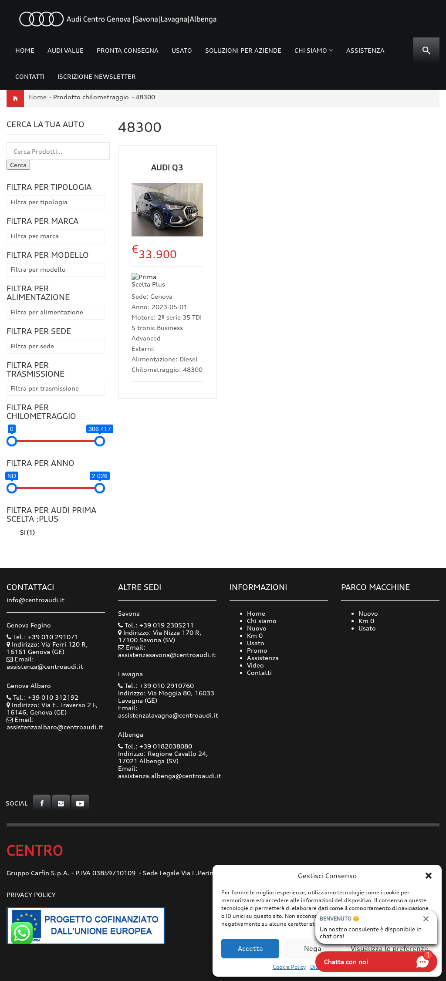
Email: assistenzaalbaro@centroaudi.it (55, 723)
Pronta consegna (128, 50)
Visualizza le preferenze (389, 948)
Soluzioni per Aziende (243, 50)
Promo (257, 650)
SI (27, 532)
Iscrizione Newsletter (96, 76)
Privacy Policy (31, 894)
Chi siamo (310, 50)
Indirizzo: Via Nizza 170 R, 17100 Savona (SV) (160, 636)
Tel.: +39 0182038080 (157, 746)
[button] (428, 875)
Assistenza (365, 50)
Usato (182, 50)
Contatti (29, 76)
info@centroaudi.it (35, 599)
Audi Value (65, 50)
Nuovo (257, 628)
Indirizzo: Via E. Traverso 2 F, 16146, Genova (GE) (52, 708)
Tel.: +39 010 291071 (44, 637)
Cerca (18, 165)
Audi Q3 (167, 167)
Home (24, 50)
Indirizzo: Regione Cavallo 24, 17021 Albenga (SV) (163, 757)
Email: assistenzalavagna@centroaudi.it (168, 711)
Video (255, 665)
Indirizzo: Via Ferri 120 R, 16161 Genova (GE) (47, 648)
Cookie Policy (289, 967)
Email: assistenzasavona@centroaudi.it (167, 651)
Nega (312, 948)
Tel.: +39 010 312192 (44, 697)
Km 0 (255, 635)
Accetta (250, 948)
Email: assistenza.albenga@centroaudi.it (169, 772)
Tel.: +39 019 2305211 (158, 625)
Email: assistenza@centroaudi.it (45, 662)
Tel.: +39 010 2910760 (158, 685)
